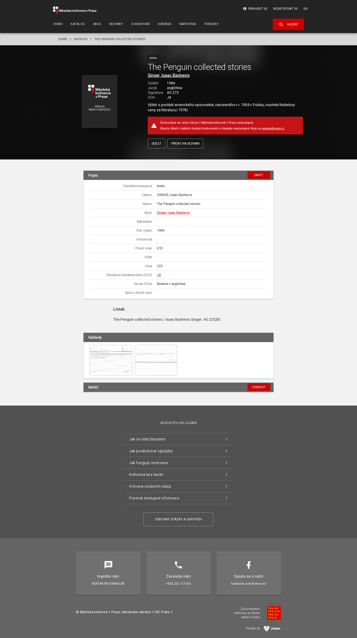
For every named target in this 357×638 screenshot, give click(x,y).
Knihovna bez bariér (146, 474)
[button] (99, 101)
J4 (159, 275)
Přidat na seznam (185, 143)
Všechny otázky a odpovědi (178, 519)
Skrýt (258, 175)
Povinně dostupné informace (154, 498)
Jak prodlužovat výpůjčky (151, 451)
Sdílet (156, 143)
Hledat (288, 24)
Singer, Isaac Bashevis (169, 75)
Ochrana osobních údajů (150, 486)
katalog (81, 39)
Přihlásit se (255, 9)
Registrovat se (285, 8)
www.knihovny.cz (273, 128)
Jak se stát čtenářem (147, 439)
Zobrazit (259, 387)
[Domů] (75, 10)
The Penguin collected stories (119, 39)
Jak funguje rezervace (148, 463)
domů (62, 39)
